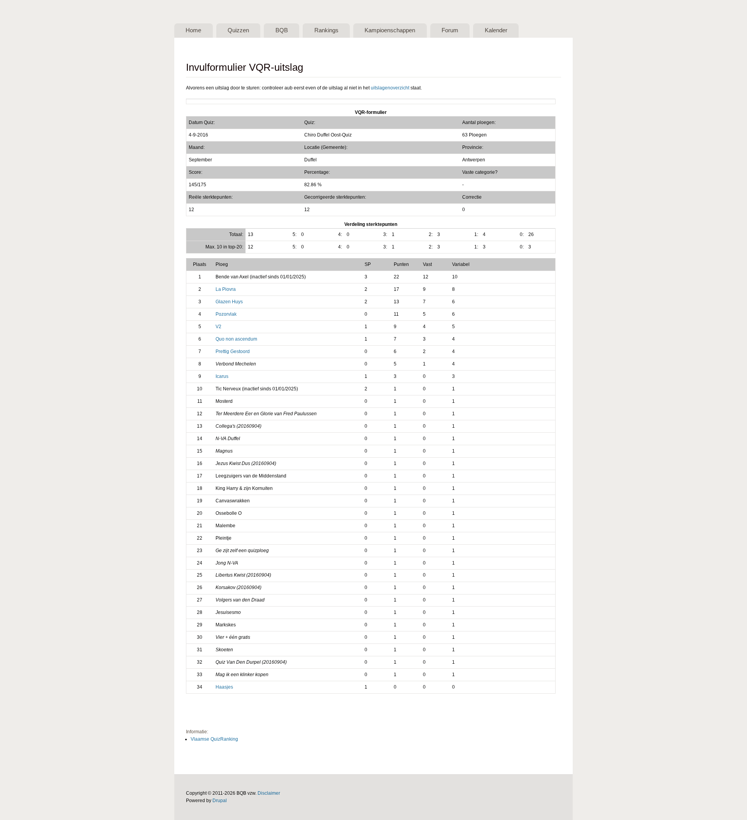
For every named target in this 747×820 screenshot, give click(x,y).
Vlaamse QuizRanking (214, 739)
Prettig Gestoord (233, 351)
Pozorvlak (226, 314)
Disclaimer (269, 793)
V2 (218, 326)
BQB (281, 30)
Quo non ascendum (236, 339)
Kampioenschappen (390, 30)
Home (193, 30)
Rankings (326, 30)
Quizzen (238, 30)
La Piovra (226, 289)
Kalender (496, 30)
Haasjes (224, 687)
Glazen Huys (229, 301)
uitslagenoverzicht (390, 88)
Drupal (219, 800)
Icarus (222, 376)
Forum (450, 30)
